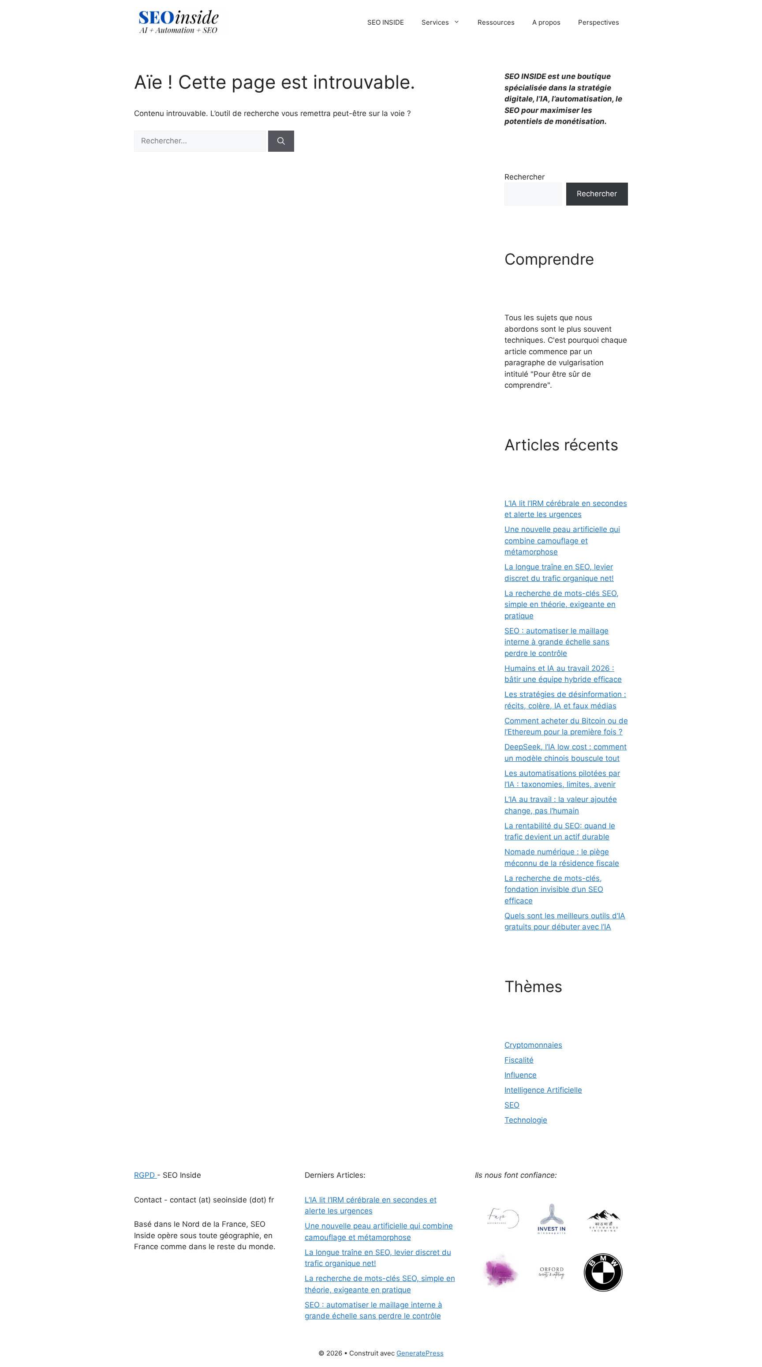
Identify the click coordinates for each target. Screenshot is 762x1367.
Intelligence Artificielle (543, 1090)
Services (435, 22)
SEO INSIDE (385, 22)
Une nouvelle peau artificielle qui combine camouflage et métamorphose (562, 540)
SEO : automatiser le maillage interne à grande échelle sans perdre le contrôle (556, 642)
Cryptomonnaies (533, 1045)
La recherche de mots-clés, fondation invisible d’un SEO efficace (553, 889)
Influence (520, 1075)
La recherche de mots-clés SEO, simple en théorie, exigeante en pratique (561, 604)
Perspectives (598, 22)
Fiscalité (519, 1060)
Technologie (525, 1120)
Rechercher (524, 176)
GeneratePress (420, 1353)
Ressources (496, 22)
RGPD (145, 1175)
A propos (546, 22)
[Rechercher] (281, 141)
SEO (511, 1105)
